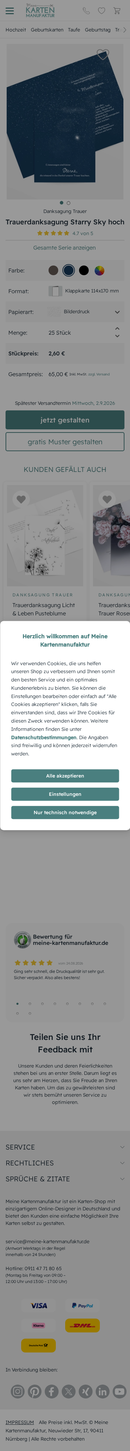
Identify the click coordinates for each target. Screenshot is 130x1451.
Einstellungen (65, 794)
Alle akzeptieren (65, 776)
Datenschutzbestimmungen (44, 737)
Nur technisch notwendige (65, 812)
